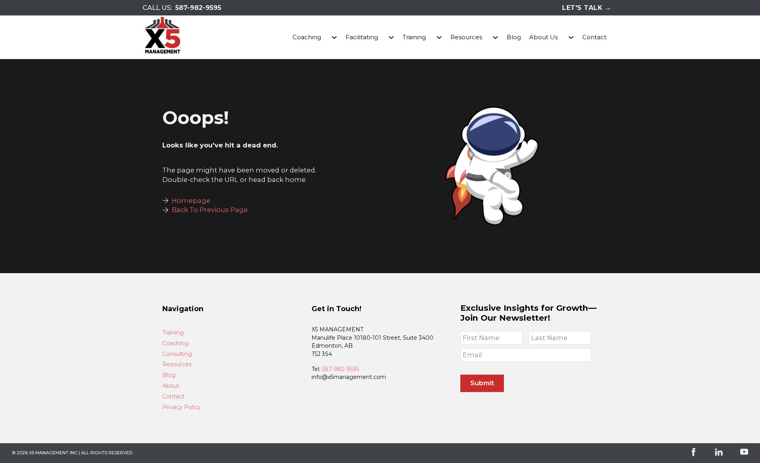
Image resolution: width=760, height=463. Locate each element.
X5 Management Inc (53, 452)
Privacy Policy (181, 407)
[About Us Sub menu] (571, 37)
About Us (543, 37)
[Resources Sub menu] (495, 37)
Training (414, 37)
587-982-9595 (198, 7)
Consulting (177, 354)
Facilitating (362, 37)
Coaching (307, 37)
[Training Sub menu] (439, 37)
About (170, 386)
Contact (594, 37)
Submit (482, 383)
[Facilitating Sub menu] (391, 37)
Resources (466, 37)
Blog (514, 37)
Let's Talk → (586, 7)
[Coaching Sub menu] (334, 37)
